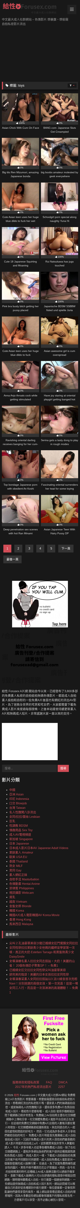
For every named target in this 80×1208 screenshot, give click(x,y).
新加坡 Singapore (21, 839)
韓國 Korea (16, 910)
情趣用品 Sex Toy (21, 830)
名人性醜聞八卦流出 (22, 812)
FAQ (49, 1082)
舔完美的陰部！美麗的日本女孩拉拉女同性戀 (39, 974)
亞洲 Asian (16, 794)
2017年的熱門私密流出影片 (33, 1086)
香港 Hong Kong (20, 919)
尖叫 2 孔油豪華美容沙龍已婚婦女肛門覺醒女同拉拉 (43, 943)
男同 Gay (15, 870)
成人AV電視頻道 (20, 834)
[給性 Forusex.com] (33, 9)
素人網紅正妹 (18, 874)
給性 (16, 1095)
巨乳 (12, 821)
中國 (12, 789)
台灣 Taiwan (17, 807)
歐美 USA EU (18, 857)
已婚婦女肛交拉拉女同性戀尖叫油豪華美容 (37, 970)
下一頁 (65, 548)
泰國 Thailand (18, 861)
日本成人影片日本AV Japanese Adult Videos (38, 848)
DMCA (63, 1082)
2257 (61, 1086)
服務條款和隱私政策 (25, 1082)
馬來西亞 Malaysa (21, 924)
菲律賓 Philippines (21, 888)
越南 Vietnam (18, 901)
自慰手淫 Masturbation (24, 879)
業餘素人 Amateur (21, 852)
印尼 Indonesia (19, 798)
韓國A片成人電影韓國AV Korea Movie (34, 915)
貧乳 (12, 897)
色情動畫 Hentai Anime (24, 883)
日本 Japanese (19, 843)
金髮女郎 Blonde (20, 906)
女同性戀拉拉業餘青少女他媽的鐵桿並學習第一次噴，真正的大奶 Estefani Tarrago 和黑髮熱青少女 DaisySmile (42, 952)
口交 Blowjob (18, 803)
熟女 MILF (16, 865)
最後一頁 (12, 559)
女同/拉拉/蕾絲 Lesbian (24, 816)
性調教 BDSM (18, 825)
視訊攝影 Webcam (21, 892)
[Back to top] (68, 1197)
